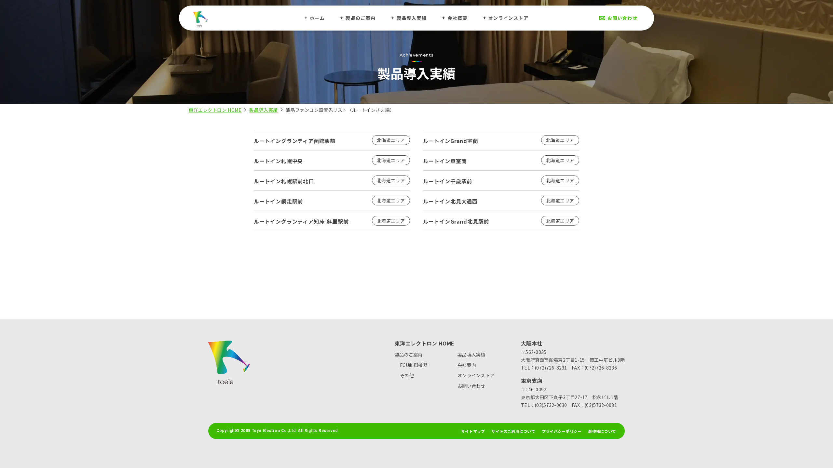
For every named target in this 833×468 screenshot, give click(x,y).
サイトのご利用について (513, 431)
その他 (407, 375)
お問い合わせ (622, 18)
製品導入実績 (412, 18)
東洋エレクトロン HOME (215, 110)
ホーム (317, 18)
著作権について (602, 431)
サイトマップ (473, 431)
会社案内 (466, 365)
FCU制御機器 (414, 365)
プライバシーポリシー (561, 431)
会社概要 (457, 18)
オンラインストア (508, 18)
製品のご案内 (361, 18)
